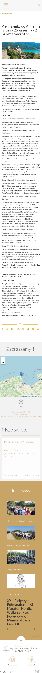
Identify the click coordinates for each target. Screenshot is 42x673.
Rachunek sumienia (31, 475)
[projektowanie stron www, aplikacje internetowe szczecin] (36, 635)
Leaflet (21, 396)
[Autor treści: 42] (27, 329)
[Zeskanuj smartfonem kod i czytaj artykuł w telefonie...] (22, 329)
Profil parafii (31, 665)
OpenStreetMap (29, 396)
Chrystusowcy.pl (13, 665)
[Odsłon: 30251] (32, 329)
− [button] (3, 362)
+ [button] (3, 359)
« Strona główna (6, 14)
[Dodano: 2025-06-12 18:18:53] (37, 329)
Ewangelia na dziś (10, 475)
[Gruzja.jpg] (21, 51)
